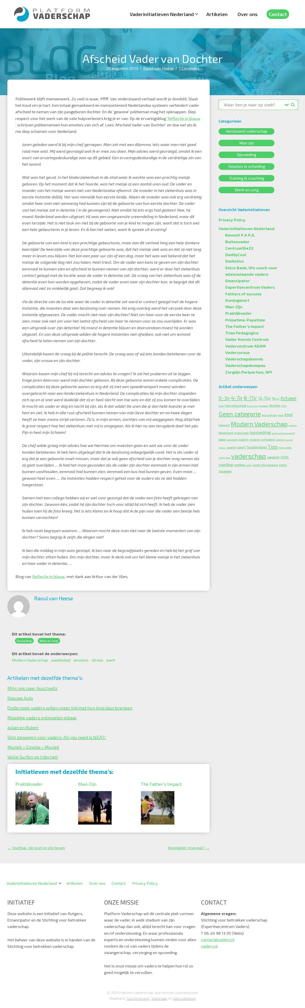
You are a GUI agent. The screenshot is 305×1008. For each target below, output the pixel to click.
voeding (226, 464)
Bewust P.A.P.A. (240, 234)
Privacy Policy (232, 219)
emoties (81, 660)
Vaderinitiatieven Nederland (162, 14)
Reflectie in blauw (48, 576)
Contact (278, 14)
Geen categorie (240, 414)
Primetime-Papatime (245, 319)
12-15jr (264, 398)
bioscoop (252, 405)
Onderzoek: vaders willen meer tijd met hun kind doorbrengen (69, 707)
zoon (283, 465)
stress (97, 660)
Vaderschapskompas (245, 365)
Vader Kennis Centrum (247, 339)
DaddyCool (235, 254)
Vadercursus (237, 352)
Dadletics (234, 261)
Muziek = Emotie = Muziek (33, 747)
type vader (285, 447)
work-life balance (265, 465)
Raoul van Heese (158, 68)
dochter (275, 405)
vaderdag (224, 457)
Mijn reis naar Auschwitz (32, 688)
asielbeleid (61, 660)
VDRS (284, 457)
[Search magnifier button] (293, 105)
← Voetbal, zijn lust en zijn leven (36, 847)
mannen (224, 425)
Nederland (226, 433)
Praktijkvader (29, 784)
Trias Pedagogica (242, 332)
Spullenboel (257, 447)
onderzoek (241, 433)
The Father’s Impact (161, 784)
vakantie (273, 457)
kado (281, 415)
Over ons (248, 14)
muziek (292, 425)
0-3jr (224, 398)
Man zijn (246, 142)
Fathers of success (243, 293)
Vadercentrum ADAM (245, 346)
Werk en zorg (49, 641)
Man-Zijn (87, 784)
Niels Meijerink (184, 998)
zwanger (225, 471)
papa (222, 439)
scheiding (268, 439)
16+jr (276, 399)
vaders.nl (209, 946)
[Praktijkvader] (32, 794)
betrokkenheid (236, 405)
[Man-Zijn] (95, 794)
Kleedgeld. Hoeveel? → (189, 847)
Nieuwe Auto (20, 698)
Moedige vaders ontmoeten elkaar (42, 717)
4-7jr (237, 398)
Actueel (288, 398)
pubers (244, 439)
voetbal (239, 465)
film (284, 405)
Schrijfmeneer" (138, 998)
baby (222, 405)
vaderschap (248, 456)
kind (288, 414)
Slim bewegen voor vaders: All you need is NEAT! (56, 737)
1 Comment (189, 68)
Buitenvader (237, 241)
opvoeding (260, 432)
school (280, 439)
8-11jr (250, 398)
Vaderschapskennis (244, 358)
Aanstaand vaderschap (246, 131)
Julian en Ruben (23, 727)
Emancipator (237, 280)
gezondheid (269, 415)
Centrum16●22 (239, 248)
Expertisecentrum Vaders (250, 287)
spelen (232, 447)
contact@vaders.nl (217, 939)
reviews (254, 439)
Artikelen (217, 14)
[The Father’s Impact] (157, 794)
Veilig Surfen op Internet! (32, 756)
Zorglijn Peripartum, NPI (248, 372)
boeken (263, 405)
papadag (232, 439)
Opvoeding (24, 641)
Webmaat (159, 998)
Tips (273, 446)
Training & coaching (246, 178)
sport (242, 447)
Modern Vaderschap (30, 660)
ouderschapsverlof (283, 433)
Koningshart (237, 300)
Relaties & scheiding (246, 166)
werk (110, 660)
